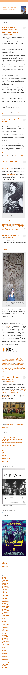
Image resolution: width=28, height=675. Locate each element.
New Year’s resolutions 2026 (8, 437)
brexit (14, 112)
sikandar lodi (10, 368)
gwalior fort (18, 224)
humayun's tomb (5, 362)
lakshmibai (21, 226)
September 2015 (5, 629)
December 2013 (5, 658)
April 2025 (4, 578)
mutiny (3, 228)
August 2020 (5, 595)
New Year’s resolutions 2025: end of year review (12, 439)
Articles (7, 112)
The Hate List (18, 15)
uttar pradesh (11, 229)
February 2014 (5, 655)
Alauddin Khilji (8, 326)
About (8, 15)
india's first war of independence (11, 225)
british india (16, 223)
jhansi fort (17, 226)
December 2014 (5, 639)
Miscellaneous (5, 453)
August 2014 (5, 646)
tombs (17, 368)
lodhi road (10, 363)
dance (18, 424)
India (12, 15)
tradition (21, 426)
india (20, 155)
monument (12, 364)
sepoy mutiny (21, 228)
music (12, 426)
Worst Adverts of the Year (7, 463)
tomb (14, 368)
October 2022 (5, 589)
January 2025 (5, 581)
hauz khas (13, 360)
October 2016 (5, 613)
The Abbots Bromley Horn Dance (11, 378)
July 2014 (4, 647)
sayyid (6, 368)
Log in (3, 562)
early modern (17, 139)
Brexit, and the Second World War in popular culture (10, 29)
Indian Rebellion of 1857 (11, 174)
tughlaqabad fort (11, 369)
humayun (21, 360)
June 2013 (4, 667)
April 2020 (4, 598)
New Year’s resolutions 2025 (8, 445)
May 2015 (4, 633)
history (17, 112)
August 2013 (5, 664)
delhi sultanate (12, 359)
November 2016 (5, 612)
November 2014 (5, 641)
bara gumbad (21, 358)
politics (20, 112)
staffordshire (16, 426)
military (21, 363)
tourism (3, 229)
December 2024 (5, 583)
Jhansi (3, 168)
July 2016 (4, 618)
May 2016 (4, 621)
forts (11, 224)
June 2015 (4, 632)
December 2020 (5, 594)
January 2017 (5, 609)
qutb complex (20, 365)
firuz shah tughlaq (18, 359)
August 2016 (5, 617)
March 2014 (4, 653)
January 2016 (5, 623)
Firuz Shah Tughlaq (9, 320)
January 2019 (5, 600)
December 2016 (5, 610)
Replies (23, 155)
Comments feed (5, 565)
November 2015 (5, 626)
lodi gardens (17, 363)
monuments (17, 364)
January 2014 (5, 656)
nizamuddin (14, 365)
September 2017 (5, 606)
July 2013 (4, 665)
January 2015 (5, 638)
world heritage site (18, 369)
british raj (21, 223)
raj (12, 367)
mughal (21, 364)
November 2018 (5, 601)
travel (7, 229)
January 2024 (5, 586)
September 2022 (5, 591)
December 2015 (5, 624)
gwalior (14, 224)
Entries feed (4, 563)
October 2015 (5, 627)
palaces (10, 228)
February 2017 (5, 607)
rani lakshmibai (15, 228)
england (21, 424)
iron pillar (18, 362)
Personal (11, 424)
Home (4, 15)
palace (6, 228)
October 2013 (5, 661)
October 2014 (5, 642)
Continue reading (6, 152)
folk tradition (4, 426)
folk (24, 424)
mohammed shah (5, 364)
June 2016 (4, 620)
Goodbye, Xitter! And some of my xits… (11, 440)
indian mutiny (21, 225)
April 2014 (4, 652)
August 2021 (5, 592)
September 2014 (5, 644)
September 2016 (5, 615)
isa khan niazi (22, 362)
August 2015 (5, 630)
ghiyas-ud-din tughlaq (6, 360)
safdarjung (15, 367)
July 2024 (4, 584)
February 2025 (5, 580)
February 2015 (5, 636)
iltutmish (11, 362)
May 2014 (4, 650)
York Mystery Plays (14, 392)
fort (9, 224)
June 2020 (4, 597)
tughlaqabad (4, 369)
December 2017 (5, 604)
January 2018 (5, 603)
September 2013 (5, 662)
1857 (13, 223)
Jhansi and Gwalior (10, 161)
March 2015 (4, 635)
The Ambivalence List (14, 18)
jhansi (13, 226)
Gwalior (8, 168)
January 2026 (5, 577)
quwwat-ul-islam (8, 367)
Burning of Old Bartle (11, 390)
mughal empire (5, 365)
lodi (13, 363)
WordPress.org (5, 566)
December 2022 (5, 587)
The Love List (5, 18)
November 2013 (5, 659)
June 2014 (4, 649)
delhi (7, 359)
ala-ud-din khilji (15, 358)
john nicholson (5, 363)
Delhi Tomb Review (10, 235)
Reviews (4, 457)
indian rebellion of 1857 (7, 226)
